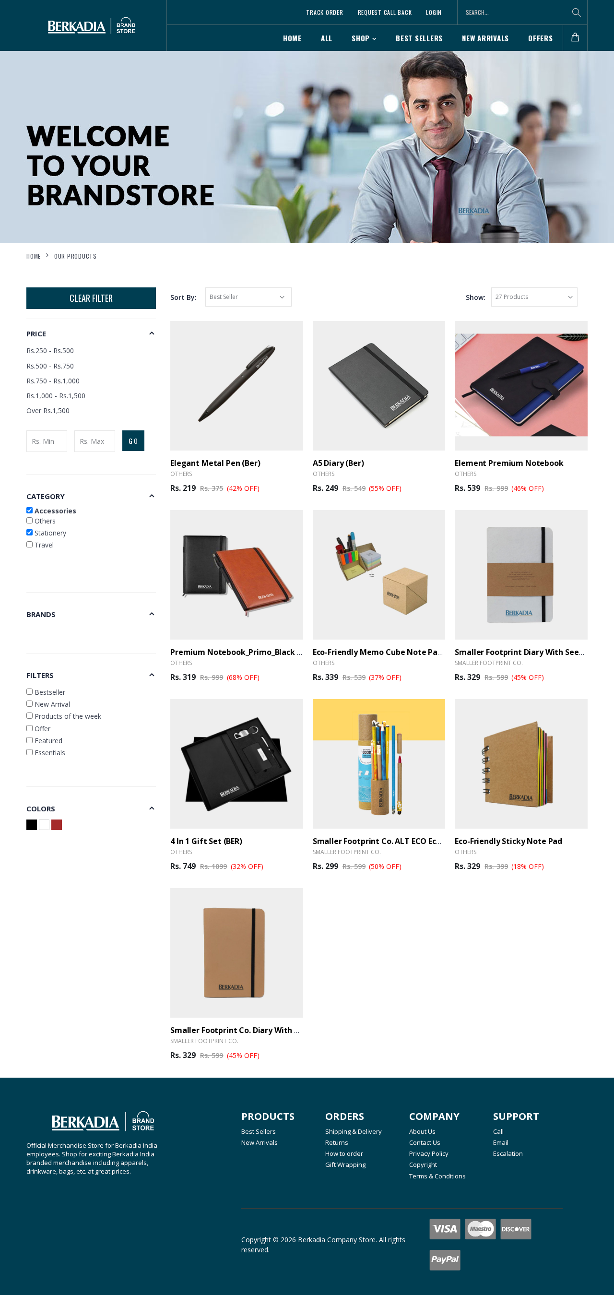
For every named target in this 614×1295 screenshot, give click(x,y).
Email (500, 1142)
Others (44, 520)
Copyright (423, 1164)
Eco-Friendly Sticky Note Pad (508, 841)
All (326, 38)
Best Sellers (419, 38)
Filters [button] (40, 675)
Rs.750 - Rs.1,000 (53, 380)
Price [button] (36, 333)
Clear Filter (91, 298)
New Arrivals (485, 38)
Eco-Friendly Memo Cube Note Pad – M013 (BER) (402, 652)
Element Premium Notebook (509, 463)
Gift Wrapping (345, 1164)
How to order (344, 1153)
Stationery (49, 532)
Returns (336, 1142)
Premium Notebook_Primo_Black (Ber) (242, 652)
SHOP (361, 38)
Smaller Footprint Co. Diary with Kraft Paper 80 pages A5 (277, 1030)
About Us (422, 1131)
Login (434, 12)
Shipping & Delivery (353, 1131)
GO (134, 441)
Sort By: (183, 297)
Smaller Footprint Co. (489, 663)
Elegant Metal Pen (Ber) (215, 463)
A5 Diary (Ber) (338, 463)
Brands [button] (41, 614)
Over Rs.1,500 (48, 410)
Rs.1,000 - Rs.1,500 (55, 395)
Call (498, 1131)
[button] (575, 38)
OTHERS (181, 474)
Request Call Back (385, 12)
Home (292, 38)
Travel (43, 544)
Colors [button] (40, 808)
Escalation (508, 1153)
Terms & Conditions (437, 1176)
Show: (475, 297)
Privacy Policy (429, 1153)
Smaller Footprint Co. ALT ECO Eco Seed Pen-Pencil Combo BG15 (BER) (443, 841)
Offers (540, 38)
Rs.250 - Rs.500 (50, 350)
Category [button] (45, 496)
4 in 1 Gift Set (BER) (206, 841)
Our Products (75, 256)
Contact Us (424, 1142)
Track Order (324, 12)
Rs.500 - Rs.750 (50, 365)
